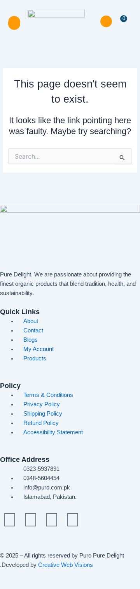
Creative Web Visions (65, 565)
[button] (14, 23)
